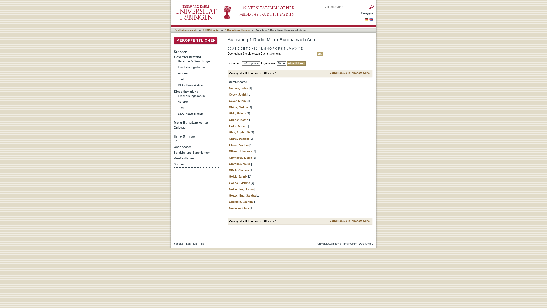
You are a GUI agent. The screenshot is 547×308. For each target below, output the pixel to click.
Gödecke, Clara (239, 208)
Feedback (178, 243)
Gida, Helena (237, 113)
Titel (181, 79)
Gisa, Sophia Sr (239, 132)
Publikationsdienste (186, 30)
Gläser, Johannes (240, 151)
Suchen (179, 164)
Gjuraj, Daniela (239, 138)
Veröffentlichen (196, 40)
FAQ (177, 141)
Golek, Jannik (238, 176)
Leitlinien (191, 243)
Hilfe (201, 243)
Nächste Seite (361, 72)
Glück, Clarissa (239, 170)
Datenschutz (366, 243)
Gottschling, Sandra (242, 195)
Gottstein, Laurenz (241, 201)
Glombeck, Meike (240, 157)
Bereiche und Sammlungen (192, 152)
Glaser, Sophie (239, 145)
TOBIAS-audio (211, 30)
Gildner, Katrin (238, 119)
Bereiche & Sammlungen (195, 61)
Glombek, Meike (239, 164)
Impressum (350, 243)
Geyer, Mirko (237, 100)
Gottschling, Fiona (241, 189)
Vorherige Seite (340, 72)
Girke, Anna (237, 126)
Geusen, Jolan (238, 88)
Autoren (183, 73)
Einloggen (367, 13)
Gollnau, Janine (239, 183)
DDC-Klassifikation (190, 85)
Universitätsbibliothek (329, 243)
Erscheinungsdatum (191, 67)
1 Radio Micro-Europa (237, 30)
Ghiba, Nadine (238, 107)
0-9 (229, 48)
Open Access (182, 146)
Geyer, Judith (238, 94)
